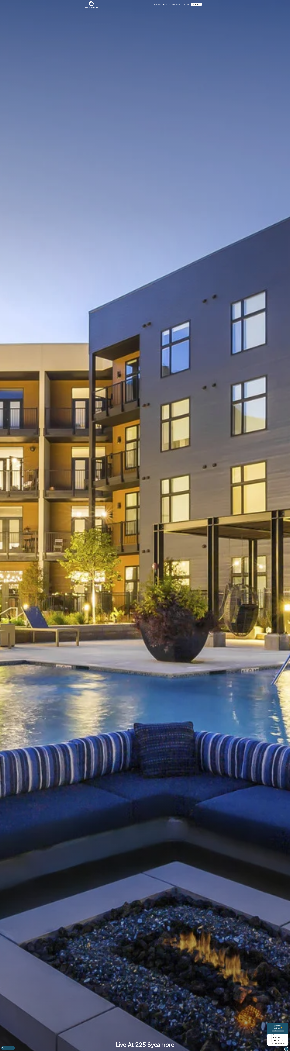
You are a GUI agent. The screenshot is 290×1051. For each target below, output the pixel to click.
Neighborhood (176, 4)
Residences (157, 4)
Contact (186, 4)
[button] (204, 4)
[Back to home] (91, 4)
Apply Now (196, 4)
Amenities (166, 4)
